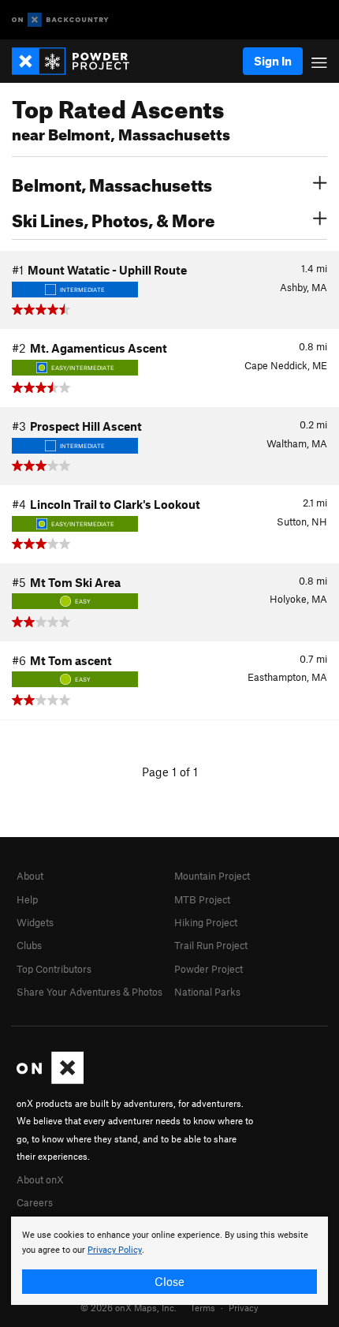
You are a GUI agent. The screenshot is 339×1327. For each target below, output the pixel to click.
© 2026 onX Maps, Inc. (128, 1307)
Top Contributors (54, 969)
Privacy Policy (115, 1250)
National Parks (207, 991)
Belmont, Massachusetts (112, 183)
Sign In (273, 61)
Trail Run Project (211, 945)
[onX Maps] (50, 1080)
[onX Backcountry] (60, 20)
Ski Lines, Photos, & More (113, 218)
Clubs (29, 945)
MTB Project (202, 899)
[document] (169, 1261)
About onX (40, 1179)
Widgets (35, 922)
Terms (202, 1307)
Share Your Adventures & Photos (89, 991)
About (30, 875)
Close (169, 1281)
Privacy (244, 1307)
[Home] (78, 61)
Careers (35, 1202)
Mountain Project (212, 875)
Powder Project (208, 969)
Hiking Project (205, 922)
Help (27, 899)
